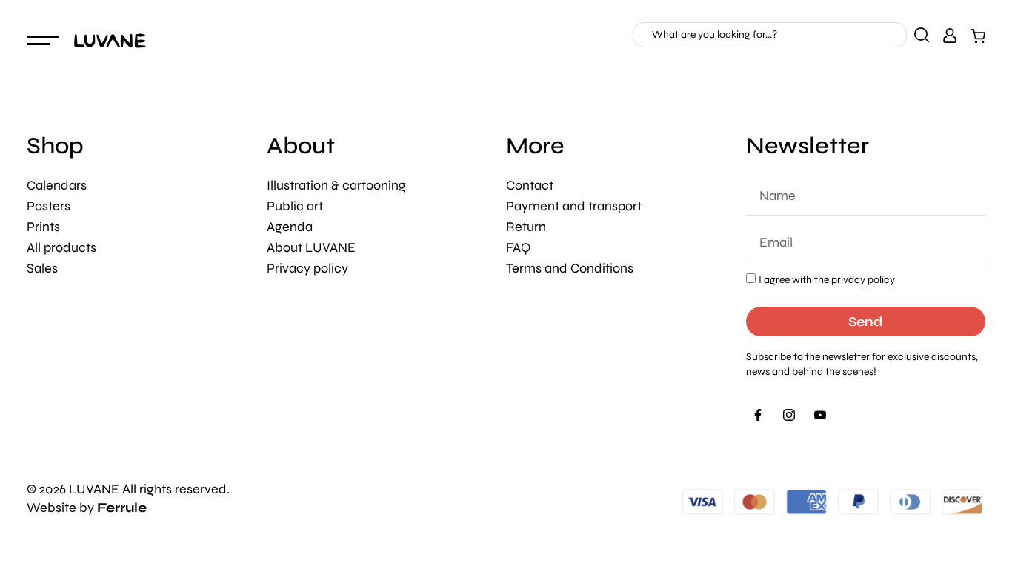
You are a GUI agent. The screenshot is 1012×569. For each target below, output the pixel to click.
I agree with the (827, 279)
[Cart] (978, 35)
